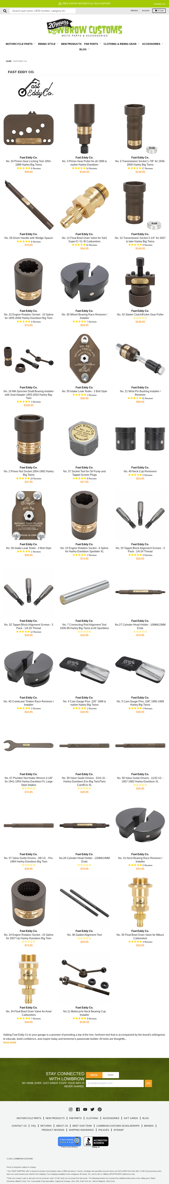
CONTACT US (19, 1125)
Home (8, 61)
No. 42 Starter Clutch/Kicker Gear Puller (140, 314)
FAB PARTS (75, 1118)
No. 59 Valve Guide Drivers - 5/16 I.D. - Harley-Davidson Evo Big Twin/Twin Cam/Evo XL (84, 781)
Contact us (159, 3)
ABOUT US (62, 1125)
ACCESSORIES (111, 1118)
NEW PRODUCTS (55, 1118)
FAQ (33, 1125)
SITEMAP (119, 1130)
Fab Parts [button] (91, 44)
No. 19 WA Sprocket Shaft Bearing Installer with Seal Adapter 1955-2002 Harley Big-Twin (29, 395)
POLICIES (103, 1130)
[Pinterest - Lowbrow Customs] (100, 1109)
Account (145, 10)
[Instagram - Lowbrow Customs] (71, 1109)
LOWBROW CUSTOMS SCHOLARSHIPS (117, 1125)
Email (94, 1075)
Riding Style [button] (47, 44)
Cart (160, 10)
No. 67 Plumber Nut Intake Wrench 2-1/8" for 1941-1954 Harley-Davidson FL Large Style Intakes (29, 781)
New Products (71, 44)
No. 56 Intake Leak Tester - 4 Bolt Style (28, 548)
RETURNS (45, 1125)
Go (148, 1083)
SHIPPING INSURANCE (81, 1130)
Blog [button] (83, 49)
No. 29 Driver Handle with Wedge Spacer (28, 238)
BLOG (145, 1118)
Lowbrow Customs (23, 1159)
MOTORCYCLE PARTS (29, 1118)
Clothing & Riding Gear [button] (120, 44)
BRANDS (148, 1125)
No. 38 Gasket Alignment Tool (84, 934)
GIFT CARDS (131, 1118)
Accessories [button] (151, 44)
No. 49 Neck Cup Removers (140, 471)
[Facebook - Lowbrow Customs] (78, 1109)
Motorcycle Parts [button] (19, 44)
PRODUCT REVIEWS (53, 1130)
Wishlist (134, 10)
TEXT (111, 1075)
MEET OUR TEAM (82, 1125)
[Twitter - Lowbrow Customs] (92, 1109)
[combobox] (43, 10)
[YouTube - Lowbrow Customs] (85, 1109)
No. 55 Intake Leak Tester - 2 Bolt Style (84, 391)
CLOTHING (92, 1118)
